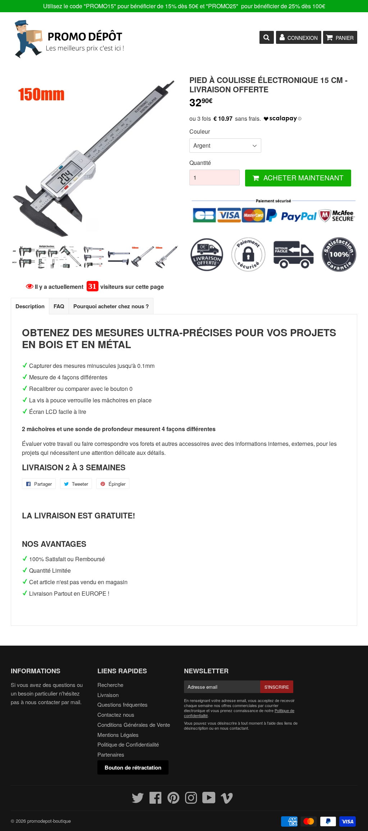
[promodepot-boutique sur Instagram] (191, 800)
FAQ (59, 306)
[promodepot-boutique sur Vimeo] (227, 800)
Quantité (200, 162)
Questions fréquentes (122, 704)
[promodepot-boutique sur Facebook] (155, 800)
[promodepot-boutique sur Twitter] (138, 800)
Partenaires (110, 754)
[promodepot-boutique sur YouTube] (209, 800)
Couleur (199, 131)
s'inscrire (276, 687)
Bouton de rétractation (133, 767)
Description (30, 306)
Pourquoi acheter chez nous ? (111, 306)
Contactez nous (115, 714)
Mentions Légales (118, 734)
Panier (345, 37)
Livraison (108, 694)
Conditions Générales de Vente (133, 724)
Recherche (110, 684)
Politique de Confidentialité (128, 744)
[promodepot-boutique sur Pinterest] (173, 800)
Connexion (303, 37)
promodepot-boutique (49, 820)
